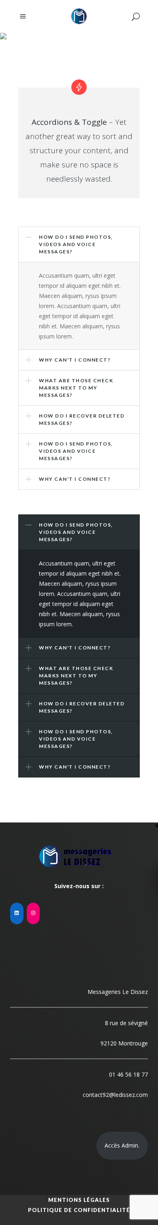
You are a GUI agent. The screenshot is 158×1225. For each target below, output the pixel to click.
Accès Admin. (122, 1145)
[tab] (79, 532)
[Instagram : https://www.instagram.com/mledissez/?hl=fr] (33, 913)
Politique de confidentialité (79, 1210)
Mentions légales (79, 1200)
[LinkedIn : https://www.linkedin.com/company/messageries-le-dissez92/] (16, 913)
